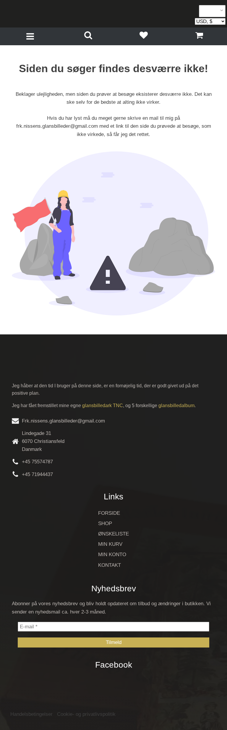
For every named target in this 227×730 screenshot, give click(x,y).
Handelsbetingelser (31, 714)
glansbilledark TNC (102, 405)
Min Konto (112, 554)
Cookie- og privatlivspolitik (86, 714)
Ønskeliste (113, 534)
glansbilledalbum (176, 405)
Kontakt (109, 565)
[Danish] (210, 11)
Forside (109, 513)
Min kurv (110, 544)
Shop (105, 523)
